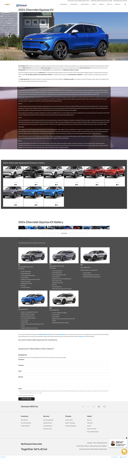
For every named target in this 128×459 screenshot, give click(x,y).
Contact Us (90, 423)
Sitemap (92, 446)
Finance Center (69, 420)
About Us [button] (109, 4)
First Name (21, 359)
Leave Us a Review (91, 428)
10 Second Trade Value (70, 426)
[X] (83, 406)
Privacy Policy (80, 446)
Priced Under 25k (25, 426)
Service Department (48, 420)
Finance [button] (94, 4)
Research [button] (117, 4)
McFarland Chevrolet (102, 443)
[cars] (88, 406)
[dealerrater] (93, 406)
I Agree (20, 388)
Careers (89, 426)
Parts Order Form (47, 428)
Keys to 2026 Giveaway (93, 431)
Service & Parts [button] (84, 4)
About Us (89, 420)
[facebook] (99, 406)
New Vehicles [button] (63, 4)
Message (20, 377)
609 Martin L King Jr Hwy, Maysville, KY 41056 (101, 0)
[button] (125, 4)
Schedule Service (47, 423)
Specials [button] (101, 4)
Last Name (21, 365)
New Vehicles (24, 420)
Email (20, 371)
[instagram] (104, 406)
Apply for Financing (70, 423)
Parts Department (47, 426)
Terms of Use (98, 446)
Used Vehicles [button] (73, 4)
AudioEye (104, 446)
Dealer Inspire (103, 449)
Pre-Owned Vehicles (26, 423)
